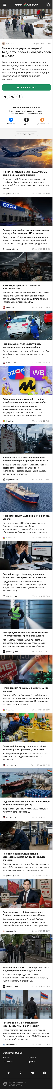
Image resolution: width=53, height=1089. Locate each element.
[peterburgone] (4, 651)
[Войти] (48, 4)
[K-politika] (4, 421)
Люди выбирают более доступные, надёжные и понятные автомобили (22, 345)
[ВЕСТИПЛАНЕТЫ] (4, 931)
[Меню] (4, 4)
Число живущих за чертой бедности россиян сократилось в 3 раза (26, 52)
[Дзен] (44, 1073)
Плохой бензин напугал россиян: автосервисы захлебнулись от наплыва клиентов (24, 856)
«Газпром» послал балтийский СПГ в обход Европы (26, 517)
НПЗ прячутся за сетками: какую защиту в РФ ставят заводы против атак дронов (25, 634)
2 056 (48, 986)
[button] (5, 97)
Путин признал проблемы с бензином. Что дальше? (25, 689)
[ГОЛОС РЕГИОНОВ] (4, 249)
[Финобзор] (26, 5)
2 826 (48, 307)
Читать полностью (26, 87)
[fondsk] (4, 307)
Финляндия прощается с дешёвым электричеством (21, 287)
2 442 (48, 538)
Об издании (8, 1062)
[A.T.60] (3, 43)
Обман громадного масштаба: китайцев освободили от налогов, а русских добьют (25, 400)
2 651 (48, 421)
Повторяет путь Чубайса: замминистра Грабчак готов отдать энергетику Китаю (24, 913)
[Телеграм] (8, 1073)
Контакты (32, 1057)
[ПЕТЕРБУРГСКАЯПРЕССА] (4, 193)
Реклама (6, 1057)
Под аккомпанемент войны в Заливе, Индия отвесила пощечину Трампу (26, 803)
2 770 (48, 363)
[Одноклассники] (20, 1073)
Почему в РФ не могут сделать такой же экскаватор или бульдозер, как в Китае (24, 748)
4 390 (48, 194)
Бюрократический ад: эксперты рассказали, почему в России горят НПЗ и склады (26, 231)
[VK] (32, 1073)
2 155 (48, 765)
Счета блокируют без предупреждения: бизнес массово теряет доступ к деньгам (24, 576)
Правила (31, 1062)
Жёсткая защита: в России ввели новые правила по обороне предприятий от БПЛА (26, 459)
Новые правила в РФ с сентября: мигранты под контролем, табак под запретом (26, 969)
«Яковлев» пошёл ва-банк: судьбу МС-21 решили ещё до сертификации (25, 173)
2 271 (48, 651)
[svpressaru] (4, 362)
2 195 (48, 710)
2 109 (48, 931)
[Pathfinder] (4, 1044)
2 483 (48, 479)
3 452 (48, 249)
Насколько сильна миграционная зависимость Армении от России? (21, 1024)
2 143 (48, 876)
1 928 (48, 1045)
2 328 (48, 596)
